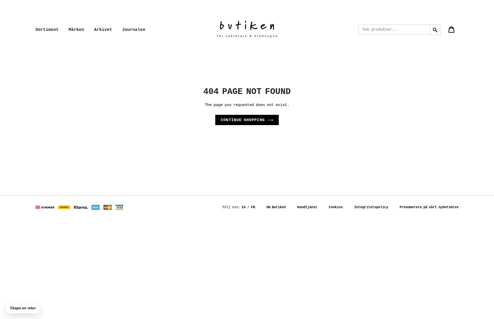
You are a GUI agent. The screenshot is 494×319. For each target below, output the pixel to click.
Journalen (133, 29)
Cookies (336, 207)
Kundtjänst (307, 207)
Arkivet (103, 29)
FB (253, 207)
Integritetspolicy (371, 207)
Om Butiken (276, 207)
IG (244, 207)
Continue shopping (243, 120)
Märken (76, 29)
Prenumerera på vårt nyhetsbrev (429, 207)
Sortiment (47, 29)
